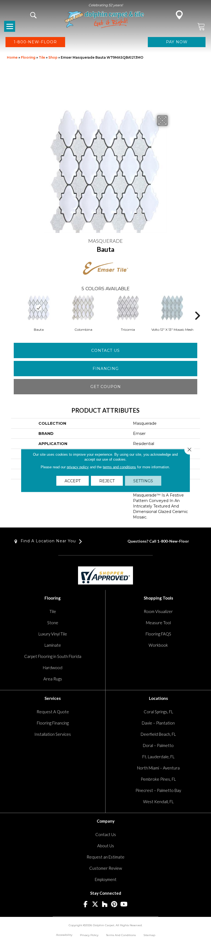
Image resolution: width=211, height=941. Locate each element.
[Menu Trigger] (9, 26)
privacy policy (78, 467)
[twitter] (95, 904)
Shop (52, 57)
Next (197, 307)
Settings (143, 480)
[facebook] (86, 904)
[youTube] (124, 904)
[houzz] (105, 904)
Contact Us (105, 350)
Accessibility (64, 935)
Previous (14, 307)
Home (12, 57)
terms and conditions (119, 467)
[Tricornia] (128, 307)
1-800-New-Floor (173, 541)
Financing (106, 368)
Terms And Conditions (121, 935)
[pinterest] (114, 904)
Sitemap (149, 935)
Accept (72, 480)
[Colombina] (83, 307)
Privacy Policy (89, 935)
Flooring (28, 57)
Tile (42, 57)
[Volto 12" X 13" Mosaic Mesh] (172, 307)
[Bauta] (38, 307)
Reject (107, 480)
